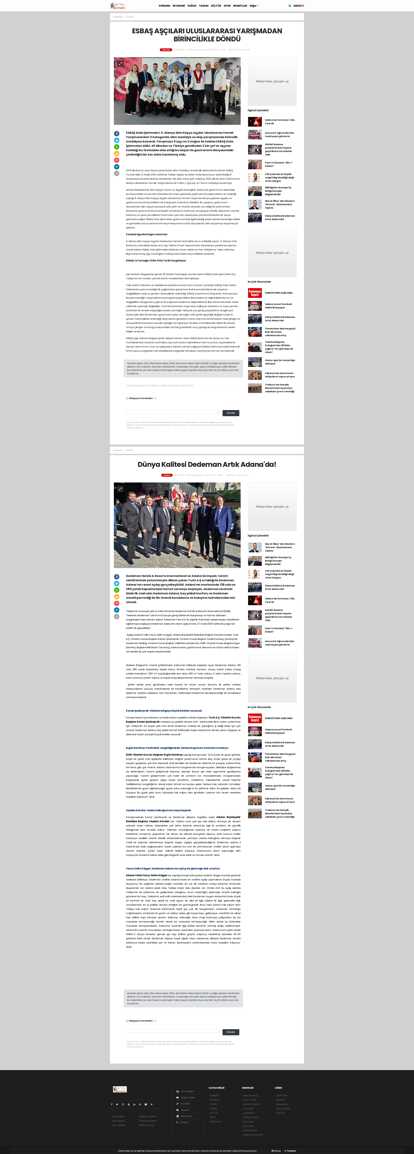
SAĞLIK (191, 6)
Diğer (253, 6)
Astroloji (280, 1113)
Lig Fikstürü (249, 1113)
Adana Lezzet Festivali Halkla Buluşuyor (278, 306)
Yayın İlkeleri (118, 1120)
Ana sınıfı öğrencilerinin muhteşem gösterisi (279, 134)
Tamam (291, 1150)
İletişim (184, 1122)
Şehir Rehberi (250, 1130)
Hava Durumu (250, 1095)
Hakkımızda (118, 1116)
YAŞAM (203, 6)
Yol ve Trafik (249, 1099)
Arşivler (185, 1110)
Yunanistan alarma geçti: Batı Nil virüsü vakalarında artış (280, 332)
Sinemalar (248, 1121)
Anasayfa (118, 16)
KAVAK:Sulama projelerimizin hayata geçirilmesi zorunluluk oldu (278, 149)
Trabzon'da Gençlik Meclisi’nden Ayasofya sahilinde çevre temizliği (279, 388)
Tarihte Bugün (250, 1117)
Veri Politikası (118, 1125)
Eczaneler (248, 1108)
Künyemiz (186, 1116)
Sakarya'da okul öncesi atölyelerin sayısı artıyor (280, 375)
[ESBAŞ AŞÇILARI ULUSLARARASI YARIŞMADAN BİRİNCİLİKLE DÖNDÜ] (177, 90)
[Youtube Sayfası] (130, 1104)
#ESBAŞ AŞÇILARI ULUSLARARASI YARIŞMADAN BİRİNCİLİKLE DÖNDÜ (160, 385)
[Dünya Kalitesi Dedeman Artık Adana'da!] (177, 525)
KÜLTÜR (216, 6)
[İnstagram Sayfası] (124, 1104)
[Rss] (141, 1104)
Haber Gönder (146, 1125)
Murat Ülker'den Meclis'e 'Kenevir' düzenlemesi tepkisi (280, 204)
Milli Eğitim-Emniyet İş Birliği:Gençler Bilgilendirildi (278, 191)
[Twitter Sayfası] (118, 1104)
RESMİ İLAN (240, 6)
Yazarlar (185, 1103)
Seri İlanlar (248, 1126)
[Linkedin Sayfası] (135, 1104)
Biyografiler (282, 1104)
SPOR (227, 6)
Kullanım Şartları (147, 1116)
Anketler (280, 1099)
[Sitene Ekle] (153, 1104)
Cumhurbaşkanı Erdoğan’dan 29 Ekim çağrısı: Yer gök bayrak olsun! (279, 347)
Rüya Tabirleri (283, 1108)
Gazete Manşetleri (253, 1134)
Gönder (231, 413)
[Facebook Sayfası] (113, 1104)
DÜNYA (129, 450)
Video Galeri (187, 1097)
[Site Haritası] (147, 1104)
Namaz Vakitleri (251, 1104)
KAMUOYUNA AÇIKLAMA (279, 292)
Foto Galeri (187, 1091)
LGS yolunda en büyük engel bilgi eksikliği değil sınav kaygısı (279, 178)
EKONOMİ (179, 6)
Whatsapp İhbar (147, 1120)
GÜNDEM (164, 6)
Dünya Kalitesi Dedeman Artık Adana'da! (280, 217)
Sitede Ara (281, 1095)
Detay (277, 1150)
